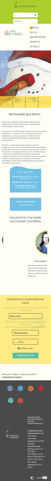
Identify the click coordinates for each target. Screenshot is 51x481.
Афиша (34, 28)
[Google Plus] (21, 401)
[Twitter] (21, 388)
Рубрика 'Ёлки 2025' (27, 374)
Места (33, 32)
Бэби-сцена (6, 374)
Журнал (35, 47)
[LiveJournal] (11, 401)
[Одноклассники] (31, 388)
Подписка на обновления (27, 6)
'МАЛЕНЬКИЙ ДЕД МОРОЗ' (12, 377)
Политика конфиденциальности (35, 422)
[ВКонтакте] (11, 388)
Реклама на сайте (33, 417)
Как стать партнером (34, 419)
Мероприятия (38, 37)
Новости (35, 42)
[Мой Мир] (41, 388)
